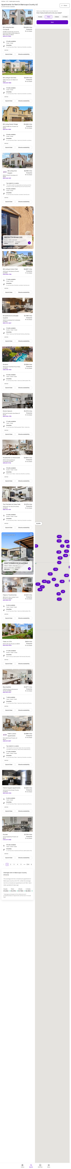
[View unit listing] (29, 242)
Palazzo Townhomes (10, 595)
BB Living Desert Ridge (10, 124)
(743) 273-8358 (7, 839)
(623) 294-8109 (7, 793)
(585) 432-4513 (7, 509)
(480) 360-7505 (7, 369)
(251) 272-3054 (7, 36)
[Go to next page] (31, 864)
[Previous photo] (3, 17)
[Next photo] (31, 17)
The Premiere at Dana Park (11, 504)
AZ (7, 1)
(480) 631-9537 (7, 741)
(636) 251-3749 (7, 462)
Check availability (23, 54)
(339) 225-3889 (7, 82)
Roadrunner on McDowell (11, 457)
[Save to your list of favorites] (29, 12)
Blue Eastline (7, 687)
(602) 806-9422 (7, 645)
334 (28, 864)
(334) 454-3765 (7, 274)
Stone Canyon (7, 411)
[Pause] (31, 208)
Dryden (5, 834)
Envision (5, 364)
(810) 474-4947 (7, 323)
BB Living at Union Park (10, 269)
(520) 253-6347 (7, 692)
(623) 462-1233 (7, 178)
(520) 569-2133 (7, 600)
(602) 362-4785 (7, 416)
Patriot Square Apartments (11, 788)
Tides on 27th (7, 641)
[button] (38, 523)
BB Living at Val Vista (9, 77)
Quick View (8, 54)
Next (52, 22)
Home (3, 1)
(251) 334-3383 (7, 129)
